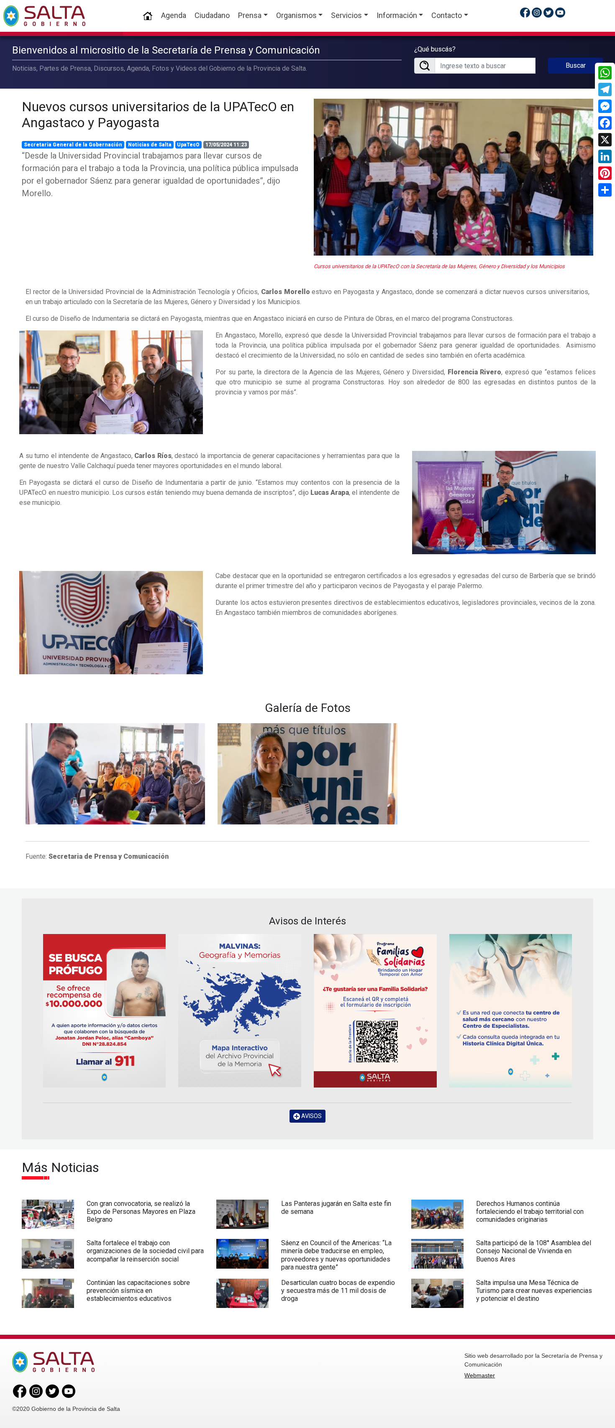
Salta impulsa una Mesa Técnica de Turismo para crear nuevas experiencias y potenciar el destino (534, 1291)
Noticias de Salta (150, 145)
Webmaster (479, 1375)
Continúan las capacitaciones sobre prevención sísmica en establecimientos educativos (138, 1291)
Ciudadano (212, 15)
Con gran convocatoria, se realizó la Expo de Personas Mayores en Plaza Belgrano (141, 1211)
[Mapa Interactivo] (239, 1011)
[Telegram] (605, 89)
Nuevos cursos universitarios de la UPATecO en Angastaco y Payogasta (158, 115)
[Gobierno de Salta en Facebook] (525, 12)
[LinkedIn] (605, 156)
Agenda (173, 15)
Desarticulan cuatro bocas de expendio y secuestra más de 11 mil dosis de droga (338, 1291)
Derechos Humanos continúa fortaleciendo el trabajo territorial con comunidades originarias (530, 1211)
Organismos (296, 15)
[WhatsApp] (605, 72)
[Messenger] (605, 106)
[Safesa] (510, 1011)
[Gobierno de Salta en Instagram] (537, 12)
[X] (605, 139)
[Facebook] (605, 123)
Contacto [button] (446, 15)
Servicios (346, 15)
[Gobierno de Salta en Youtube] (560, 12)
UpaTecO (188, 145)
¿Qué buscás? (435, 49)
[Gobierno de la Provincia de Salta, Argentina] (44, 15)
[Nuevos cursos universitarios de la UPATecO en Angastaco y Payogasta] (453, 177)
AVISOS (311, 1116)
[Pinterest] (605, 173)
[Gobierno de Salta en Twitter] (548, 12)
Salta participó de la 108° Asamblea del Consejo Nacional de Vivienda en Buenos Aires (533, 1251)
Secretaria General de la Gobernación (73, 145)
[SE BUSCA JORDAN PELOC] (104, 1011)
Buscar (576, 65)
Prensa (249, 15)
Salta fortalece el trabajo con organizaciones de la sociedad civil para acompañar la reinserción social (145, 1251)
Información (397, 15)
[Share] (605, 190)
